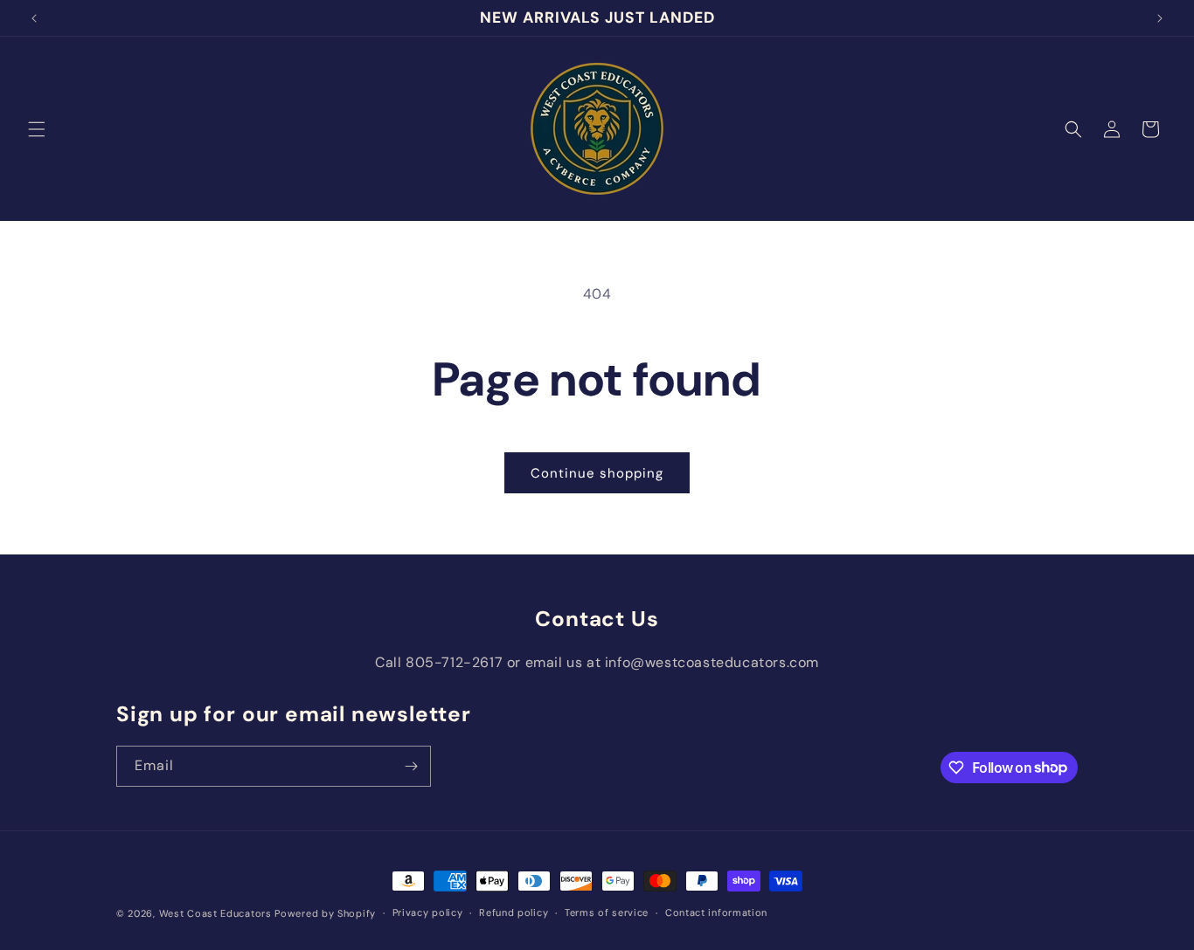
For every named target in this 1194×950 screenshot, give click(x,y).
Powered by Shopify (325, 913)
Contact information (716, 912)
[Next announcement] (1160, 18)
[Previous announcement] (34, 18)
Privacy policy (427, 912)
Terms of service (607, 912)
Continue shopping (597, 473)
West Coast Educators (215, 913)
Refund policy (513, 912)
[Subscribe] (411, 766)
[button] (36, 129)
